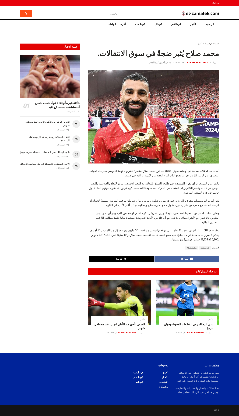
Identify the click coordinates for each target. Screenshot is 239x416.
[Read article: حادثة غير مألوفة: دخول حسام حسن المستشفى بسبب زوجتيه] (50, 76)
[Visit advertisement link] (119, 39)
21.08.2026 (178, 333)
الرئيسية (210, 24)
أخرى (123, 24)
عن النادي (215, 3)
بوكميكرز (163, 386)
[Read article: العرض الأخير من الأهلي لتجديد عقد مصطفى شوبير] (119, 302)
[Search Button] (26, 13)
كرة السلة (140, 24)
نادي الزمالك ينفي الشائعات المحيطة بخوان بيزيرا (45, 152)
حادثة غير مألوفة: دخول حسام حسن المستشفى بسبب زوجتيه (57, 105)
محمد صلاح (191, 247)
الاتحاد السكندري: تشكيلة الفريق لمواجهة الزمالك (45, 163)
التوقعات (112, 24)
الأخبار (193, 24)
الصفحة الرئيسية (212, 43)
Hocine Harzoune (197, 62)
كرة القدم (176, 24)
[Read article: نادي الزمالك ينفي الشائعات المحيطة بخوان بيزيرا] (187, 302)
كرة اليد (158, 24)
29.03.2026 (174, 62)
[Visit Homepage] (200, 13)
